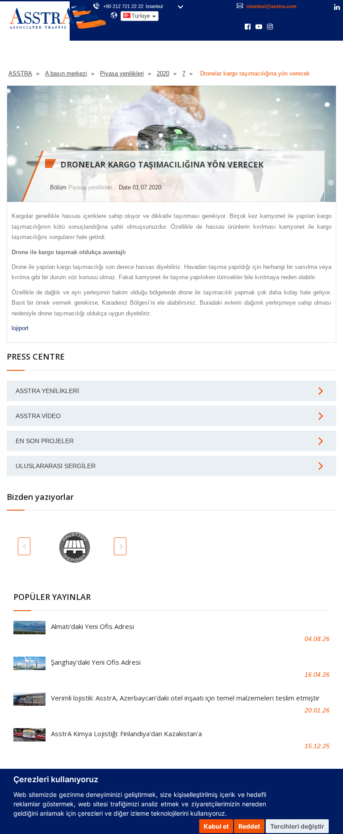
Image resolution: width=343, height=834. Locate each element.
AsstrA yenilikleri (47, 390)
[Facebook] (248, 27)
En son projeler (45, 440)
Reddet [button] (249, 826)
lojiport (20, 328)
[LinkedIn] (337, 7)
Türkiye (140, 16)
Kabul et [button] (216, 826)
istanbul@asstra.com (272, 6)
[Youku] (293, 27)
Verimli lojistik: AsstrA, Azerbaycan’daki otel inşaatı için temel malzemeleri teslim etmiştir (185, 697)
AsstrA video (38, 415)
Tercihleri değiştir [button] (297, 826)
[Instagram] (270, 27)
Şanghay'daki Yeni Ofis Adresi (96, 662)
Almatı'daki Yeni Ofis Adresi (92, 626)
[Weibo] (282, 27)
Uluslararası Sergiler (56, 465)
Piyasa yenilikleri (90, 187)
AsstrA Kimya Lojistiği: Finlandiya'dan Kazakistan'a (126, 733)
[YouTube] (258, 27)
